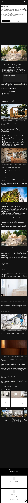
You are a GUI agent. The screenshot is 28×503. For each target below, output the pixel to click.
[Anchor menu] (27, 251)
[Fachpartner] (23, 1)
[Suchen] (21, 1)
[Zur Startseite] (2, 1)
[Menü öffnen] (26, 1)
